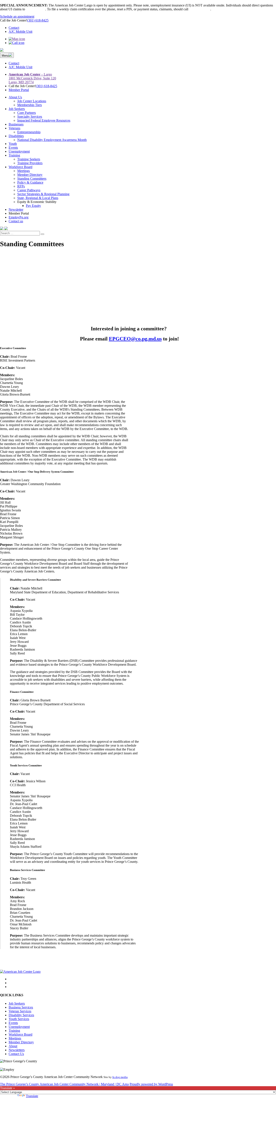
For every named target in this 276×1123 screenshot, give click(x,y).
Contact (14, 27)
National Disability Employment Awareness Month (52, 140)
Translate (32, 1096)
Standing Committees (31, 178)
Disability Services (21, 1015)
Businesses (16, 124)
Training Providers (29, 163)
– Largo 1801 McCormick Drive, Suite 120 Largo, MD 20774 (32, 78)
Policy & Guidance (30, 182)
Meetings (23, 171)
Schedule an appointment (17, 16)
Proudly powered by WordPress (151, 1084)
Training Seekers (28, 159)
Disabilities (16, 136)
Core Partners (26, 112)
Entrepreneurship (29, 132)
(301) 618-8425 (38, 20)
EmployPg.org (18, 217)
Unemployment (19, 151)
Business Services (21, 1007)
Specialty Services (29, 116)
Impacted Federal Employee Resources (43, 120)
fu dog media (120, 1077)
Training (14, 155)
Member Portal (19, 90)
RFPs (21, 186)
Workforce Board (20, 167)
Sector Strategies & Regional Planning (43, 194)
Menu (5, 55)
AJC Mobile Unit (20, 31)
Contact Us (16, 1054)
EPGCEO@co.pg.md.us (135, 339)
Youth (13, 143)
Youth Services (19, 1019)
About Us (15, 97)
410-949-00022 (199, 9)
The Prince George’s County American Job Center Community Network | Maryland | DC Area (64, 1084)
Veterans (14, 128)
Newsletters (17, 1050)
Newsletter (16, 209)
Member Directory (29, 174)
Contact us (16, 221)
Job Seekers (17, 109)
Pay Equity (33, 205)
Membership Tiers (29, 105)
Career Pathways (28, 190)
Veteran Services (20, 1011)
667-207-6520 (35, 9)
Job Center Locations (31, 101)
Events (13, 147)
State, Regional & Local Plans (37, 198)
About (13, 1046)
